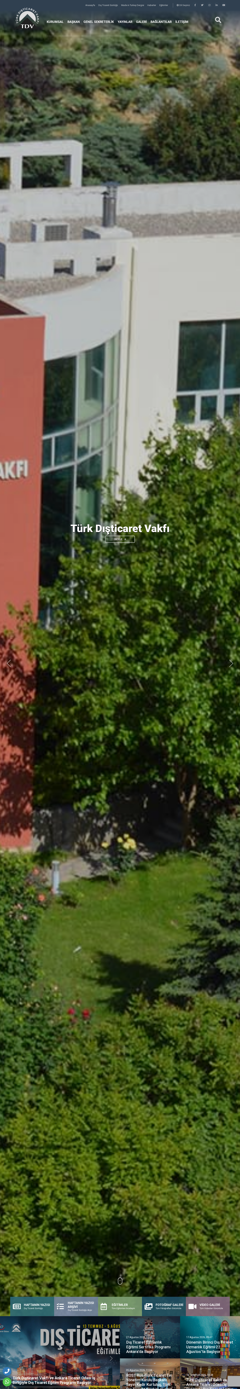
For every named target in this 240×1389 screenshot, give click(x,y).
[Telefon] (7, 1371)
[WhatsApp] (7, 1382)
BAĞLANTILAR (161, 22)
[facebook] (195, 5)
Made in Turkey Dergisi (133, 5)
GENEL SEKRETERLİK (98, 22)
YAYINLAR (125, 22)
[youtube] (223, 5)
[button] (9, 663)
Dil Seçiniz (184, 5)
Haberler (152, 5)
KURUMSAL (55, 22)
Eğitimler (163, 5)
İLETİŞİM (181, 22)
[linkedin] (216, 5)
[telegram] (202, 5)
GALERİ (141, 22)
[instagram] (209, 5)
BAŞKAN (73, 22)
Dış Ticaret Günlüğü (108, 5)
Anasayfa (90, 5)
